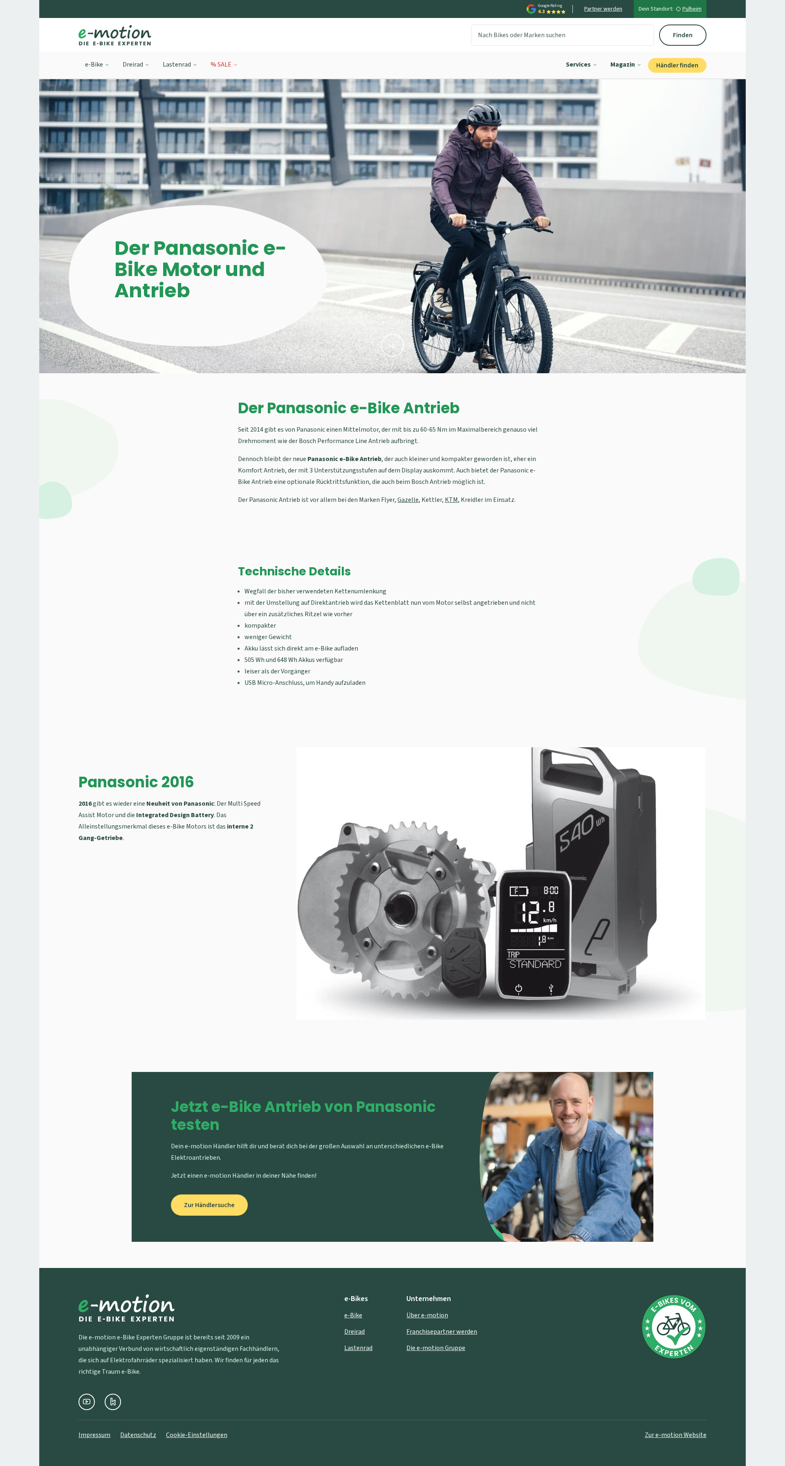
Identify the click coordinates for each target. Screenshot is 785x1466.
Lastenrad (177, 64)
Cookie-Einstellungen (196, 1434)
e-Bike (94, 64)
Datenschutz (138, 1434)
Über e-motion (427, 1315)
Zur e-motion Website (675, 1434)
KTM (451, 499)
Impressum (94, 1434)
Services (578, 64)
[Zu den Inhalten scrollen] (392, 345)
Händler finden (677, 65)
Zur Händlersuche (209, 1205)
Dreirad (133, 64)
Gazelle (408, 499)
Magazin (622, 64)
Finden (683, 35)
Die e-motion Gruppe (435, 1347)
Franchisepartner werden (441, 1331)
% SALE (221, 64)
